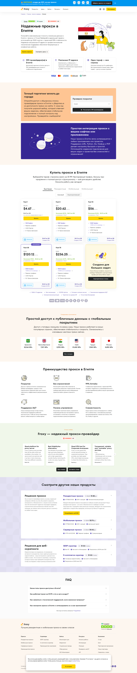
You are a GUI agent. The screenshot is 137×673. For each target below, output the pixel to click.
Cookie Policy (76, 661)
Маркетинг (62, 643)
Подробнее (77, 611)
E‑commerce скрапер (46, 643)
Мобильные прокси (27, 643)
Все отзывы (61, 469)
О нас (100, 640)
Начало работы (83, 640)
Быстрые (48, 189)
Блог (99, 643)
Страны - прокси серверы (34, 14)
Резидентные (60, 189)
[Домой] (25, 10)
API (80, 652)
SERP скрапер (44, 640)
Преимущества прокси (28, 649)
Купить (36, 218)
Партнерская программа (105, 646)
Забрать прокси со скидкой (102, 3)
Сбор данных (63, 649)
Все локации (68, 354)
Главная (23, 14)
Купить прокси (27, 52)
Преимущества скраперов (48, 646)
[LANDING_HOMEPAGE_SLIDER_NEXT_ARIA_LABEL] (115, 454)
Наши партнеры (103, 649)
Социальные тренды (65, 646)
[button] (68, 588)
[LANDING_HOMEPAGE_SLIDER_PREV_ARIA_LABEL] (22, 454)
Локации (81, 646)
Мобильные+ (87, 189)
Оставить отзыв (74, 469)
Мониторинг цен (64, 640)
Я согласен (68, 666)
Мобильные (73, 189)
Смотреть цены (41, 52)
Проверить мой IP (84, 649)
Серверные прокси (26, 646)
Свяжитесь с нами (103, 652)
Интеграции (82, 643)
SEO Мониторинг (64, 652)
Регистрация (111, 9)
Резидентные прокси (27, 640)
